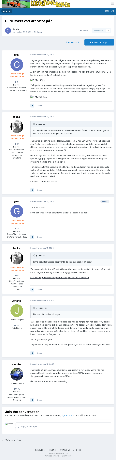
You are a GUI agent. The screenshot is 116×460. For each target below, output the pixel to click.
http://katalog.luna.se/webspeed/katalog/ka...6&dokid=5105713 (59, 277)
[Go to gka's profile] (8, 30)
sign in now (67, 415)
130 (18, 325)
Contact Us (65, 450)
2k (17, 82)
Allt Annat (38, 32)
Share (85, 30)
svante (16, 364)
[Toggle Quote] (34, 124)
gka (17, 29)
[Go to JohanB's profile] (16, 310)
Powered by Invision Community (58, 456)
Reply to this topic (99, 42)
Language (40, 450)
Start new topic (73, 42)
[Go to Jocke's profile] (16, 126)
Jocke (16, 116)
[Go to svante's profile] (16, 374)
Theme (52, 450)
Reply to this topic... (29, 426)
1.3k (18, 389)
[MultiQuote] (32, 105)
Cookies (77, 450)
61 (18, 144)
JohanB (16, 300)
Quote (39, 105)
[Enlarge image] (37, 80)
